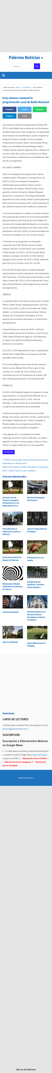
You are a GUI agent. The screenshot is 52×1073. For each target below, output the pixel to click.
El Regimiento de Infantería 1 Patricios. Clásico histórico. (36, 585)
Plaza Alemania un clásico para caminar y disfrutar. (12, 531)
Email (24, 116)
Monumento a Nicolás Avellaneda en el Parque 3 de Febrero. (13, 586)
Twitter (24, 109)
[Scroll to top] (48, 1069)
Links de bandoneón (10, 612)
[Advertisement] (26, 26)
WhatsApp (39, 109)
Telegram (9, 116)
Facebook (9, 109)
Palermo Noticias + (26, 57)
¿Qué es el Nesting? (10, 642)
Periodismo (8, 452)
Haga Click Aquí (39, 754)
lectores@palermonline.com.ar (15, 729)
